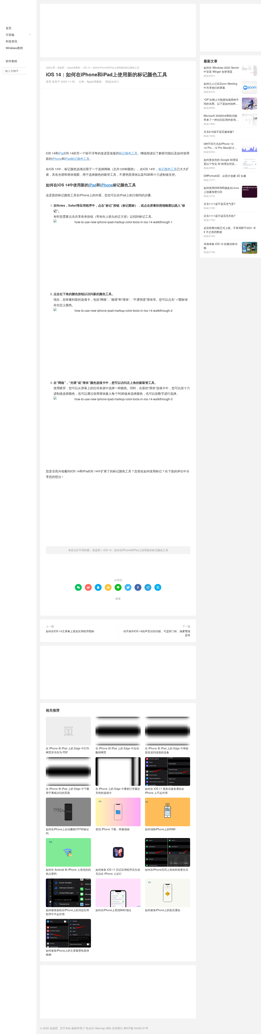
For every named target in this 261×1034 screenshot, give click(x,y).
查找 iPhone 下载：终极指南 (113, 829)
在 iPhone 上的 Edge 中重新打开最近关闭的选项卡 (118, 791)
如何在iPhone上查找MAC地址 (113, 910)
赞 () (118, 568)
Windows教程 (14, 48)
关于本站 (65, 1028)
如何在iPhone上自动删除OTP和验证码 (67, 831)
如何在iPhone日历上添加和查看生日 (166, 869)
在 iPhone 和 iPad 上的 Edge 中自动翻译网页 (117, 750)
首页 (8, 28)
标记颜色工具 (128, 153)
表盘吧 (18, 11)
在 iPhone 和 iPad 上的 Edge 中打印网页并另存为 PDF (67, 750)
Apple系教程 (14, 54)
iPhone (57, 158)
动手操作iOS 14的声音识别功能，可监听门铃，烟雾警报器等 (156, 633)
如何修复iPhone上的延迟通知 (162, 910)
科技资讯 (11, 41)
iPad (61, 153)
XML (108, 1028)
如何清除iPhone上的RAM (160, 829)
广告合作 (88, 1028)
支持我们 (117, 1028)
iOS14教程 (93, 605)
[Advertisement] (118, 30)
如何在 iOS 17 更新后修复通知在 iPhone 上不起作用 (164, 791)
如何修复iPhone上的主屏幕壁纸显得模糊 (67, 952)
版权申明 (77, 1028)
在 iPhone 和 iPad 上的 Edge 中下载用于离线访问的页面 (67, 791)
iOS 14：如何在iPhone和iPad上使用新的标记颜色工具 (135, 550)
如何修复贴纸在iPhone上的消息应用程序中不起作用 (67, 912)
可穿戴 (10, 35)
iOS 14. (76, 605)
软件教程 (11, 61)
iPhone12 (136, 605)
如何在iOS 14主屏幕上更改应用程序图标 (70, 631)
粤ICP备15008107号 (136, 1028)
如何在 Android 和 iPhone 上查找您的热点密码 (68, 871)
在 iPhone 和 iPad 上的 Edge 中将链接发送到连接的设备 (166, 750)
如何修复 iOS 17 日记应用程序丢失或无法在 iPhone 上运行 (118, 871)
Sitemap (100, 1028)
